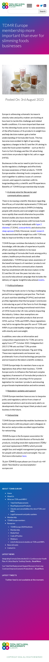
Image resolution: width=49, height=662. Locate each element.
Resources (11, 523)
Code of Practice (16, 536)
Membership (12, 517)
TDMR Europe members (16, 520)
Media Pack (14, 533)
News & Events (12, 545)
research (40, 231)
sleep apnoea (8, 231)
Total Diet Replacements (19, 503)
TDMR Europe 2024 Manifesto (21, 527)
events (41, 280)
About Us (10, 496)
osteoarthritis (25, 227)
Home (9, 493)
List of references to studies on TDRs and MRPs (27, 542)
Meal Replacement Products (20, 506)
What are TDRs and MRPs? (17, 499)
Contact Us (11, 548)
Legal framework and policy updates (23, 514)
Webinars (14, 539)
